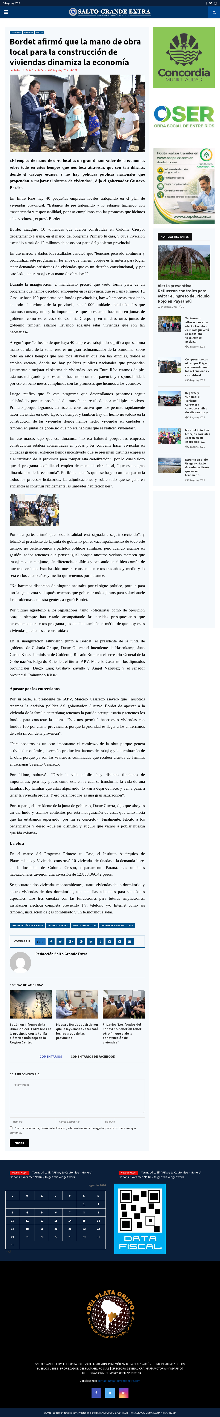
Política (39, 32)
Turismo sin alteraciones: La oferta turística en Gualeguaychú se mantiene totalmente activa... (197, 329)
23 (98, 1229)
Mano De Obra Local (84, 925)
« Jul (8, 1251)
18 (27, 1229)
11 (27, 1220)
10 (12, 1220)
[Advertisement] (184, 559)
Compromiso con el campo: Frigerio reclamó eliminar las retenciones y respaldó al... (197, 367)
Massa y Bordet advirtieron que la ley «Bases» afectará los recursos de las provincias (77, 1031)
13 (55, 1220)
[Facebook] (96, 1393)
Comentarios (51, 1056)
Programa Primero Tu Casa (117, 925)
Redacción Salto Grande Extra (30, 70)
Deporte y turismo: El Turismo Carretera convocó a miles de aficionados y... (197, 402)
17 (12, 1229)
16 (98, 1220)
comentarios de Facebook (93, 1056)
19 (41, 1229)
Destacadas (16, 32)
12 (41, 1220)
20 (55, 1229)
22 (84, 1229)
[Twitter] (110, 1393)
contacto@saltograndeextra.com (119, 1381)
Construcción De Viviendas (27, 925)
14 (69, 1220)
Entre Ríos (28, 32)
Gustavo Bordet (58, 925)
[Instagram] (123, 1393)
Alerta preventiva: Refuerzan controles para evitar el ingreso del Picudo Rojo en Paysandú (184, 293)
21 (69, 1229)
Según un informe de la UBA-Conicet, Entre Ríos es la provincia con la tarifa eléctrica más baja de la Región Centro (30, 1033)
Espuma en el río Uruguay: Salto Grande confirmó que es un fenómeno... (197, 467)
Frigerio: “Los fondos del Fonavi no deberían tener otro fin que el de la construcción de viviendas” (122, 1033)
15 (84, 1220)
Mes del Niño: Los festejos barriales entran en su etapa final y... (197, 436)
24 (12, 1237)
